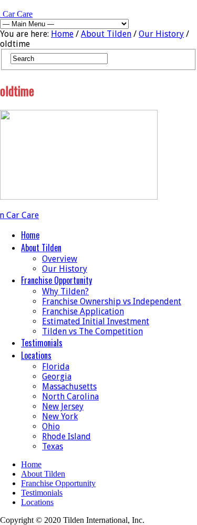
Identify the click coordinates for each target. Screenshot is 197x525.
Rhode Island (66, 436)
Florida (55, 367)
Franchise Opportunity (56, 280)
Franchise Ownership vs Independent (111, 301)
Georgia (56, 377)
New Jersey (63, 406)
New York (60, 416)
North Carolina (70, 397)
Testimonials (42, 342)
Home (62, 34)
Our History (161, 34)
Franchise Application (83, 311)
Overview (59, 259)
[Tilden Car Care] (34, 215)
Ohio (51, 426)
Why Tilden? (65, 291)
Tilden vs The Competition (92, 331)
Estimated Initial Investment (95, 321)
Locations (36, 355)
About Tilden (106, 34)
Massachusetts (69, 387)
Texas (52, 446)
